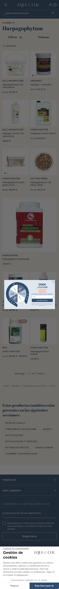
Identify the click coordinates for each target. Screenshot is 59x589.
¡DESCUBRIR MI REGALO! (42, 300)
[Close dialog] (53, 282)
